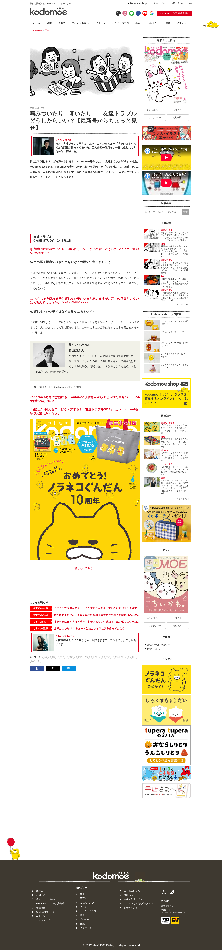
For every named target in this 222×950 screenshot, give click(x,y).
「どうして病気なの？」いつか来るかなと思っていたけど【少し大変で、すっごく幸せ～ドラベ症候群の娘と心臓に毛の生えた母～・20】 (97, 608)
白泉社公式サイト (133, 899)
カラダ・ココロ (120, 23)
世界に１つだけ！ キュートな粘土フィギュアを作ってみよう (89, 628)
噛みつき (35, 661)
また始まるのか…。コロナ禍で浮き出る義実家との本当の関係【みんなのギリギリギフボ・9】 (97, 615)
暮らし (139, 23)
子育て (61, 23)
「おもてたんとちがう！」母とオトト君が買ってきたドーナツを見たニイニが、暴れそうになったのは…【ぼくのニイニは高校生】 (174, 268)
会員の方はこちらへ (46, 899)
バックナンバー (154, 117)
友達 (108, 657)
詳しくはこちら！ (85, 568)
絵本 (49, 23)
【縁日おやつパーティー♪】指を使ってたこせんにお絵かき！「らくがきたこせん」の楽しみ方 (174, 429)
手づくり (154, 23)
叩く (134, 657)
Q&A (61, 657)
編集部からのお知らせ (158, 644)
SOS (71, 657)
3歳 (53, 657)
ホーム (36, 23)
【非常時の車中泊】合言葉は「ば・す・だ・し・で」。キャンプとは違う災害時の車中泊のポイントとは (174, 283)
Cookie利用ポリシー (46, 912)
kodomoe (37, 30)
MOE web (129, 895)
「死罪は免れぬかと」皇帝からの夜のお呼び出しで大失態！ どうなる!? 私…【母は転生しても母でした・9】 (175, 297)
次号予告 (177, 110)
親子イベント (131, 907)
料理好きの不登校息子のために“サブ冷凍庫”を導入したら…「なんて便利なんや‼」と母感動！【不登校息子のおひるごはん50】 (174, 251)
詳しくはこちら (154, 618)
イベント (100, 23)
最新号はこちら (154, 110)
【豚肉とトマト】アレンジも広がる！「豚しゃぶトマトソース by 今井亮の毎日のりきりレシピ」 (175, 470)
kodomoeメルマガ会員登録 (175, 13)
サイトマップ (43, 920)
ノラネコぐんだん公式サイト (139, 903)
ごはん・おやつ (80, 23)
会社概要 (40, 907)
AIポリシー (41, 916)
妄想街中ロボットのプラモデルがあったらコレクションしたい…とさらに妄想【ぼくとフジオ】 (174, 443)
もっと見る (183, 498)
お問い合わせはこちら (181, 3)
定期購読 (177, 117)
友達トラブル (121, 657)
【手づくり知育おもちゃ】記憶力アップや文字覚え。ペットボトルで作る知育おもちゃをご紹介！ (174, 457)
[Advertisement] (85, 207)
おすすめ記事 (40, 608)
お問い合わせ (153, 649)
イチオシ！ (183, 23)
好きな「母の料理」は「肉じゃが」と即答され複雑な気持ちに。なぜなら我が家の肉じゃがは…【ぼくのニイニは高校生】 (174, 236)
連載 (167, 23)
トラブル (97, 657)
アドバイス (83, 657)
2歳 (45, 657)
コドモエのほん (158, 3)
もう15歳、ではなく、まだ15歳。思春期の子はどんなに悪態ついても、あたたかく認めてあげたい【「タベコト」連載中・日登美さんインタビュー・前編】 (174, 486)
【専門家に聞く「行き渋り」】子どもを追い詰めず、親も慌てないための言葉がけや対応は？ (97, 621)
